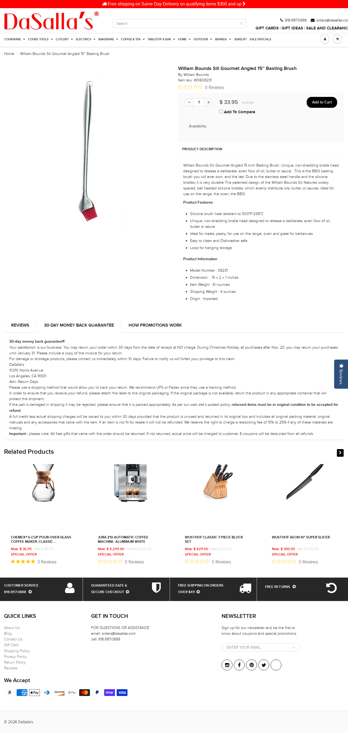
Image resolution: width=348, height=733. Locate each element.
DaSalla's (25, 722)
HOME (182, 39)
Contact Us (13, 639)
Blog (8, 633)
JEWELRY (240, 39)
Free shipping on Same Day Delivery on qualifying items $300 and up (175, 4)
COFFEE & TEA (131, 39)
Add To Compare (239, 112)
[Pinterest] (251, 665)
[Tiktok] (276, 665)
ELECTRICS (83, 39)
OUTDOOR (201, 39)
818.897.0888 (296, 20)
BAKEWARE (106, 39)
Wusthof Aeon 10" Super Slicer (301, 537)
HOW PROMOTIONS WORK (155, 325)
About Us (12, 627)
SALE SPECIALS (260, 39)
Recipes (10, 668)
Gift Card (11, 645)
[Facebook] (239, 665)
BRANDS (221, 39)
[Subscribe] (294, 647)
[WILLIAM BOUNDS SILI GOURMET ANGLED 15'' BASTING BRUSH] (87, 151)
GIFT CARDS (267, 28)
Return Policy (15, 662)
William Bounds (196, 74)
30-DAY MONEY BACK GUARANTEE (79, 325)
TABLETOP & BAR (159, 39)
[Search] (241, 23)
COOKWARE (12, 39)
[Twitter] (263, 665)
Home (9, 53)
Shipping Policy (17, 651)
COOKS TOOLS (38, 39)
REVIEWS (20, 325)
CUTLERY (62, 39)
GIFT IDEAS (292, 28)
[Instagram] (227, 665)
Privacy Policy (15, 656)
